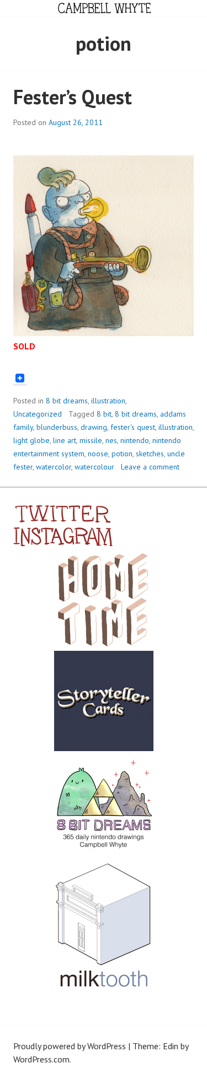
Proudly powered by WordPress (69, 1045)
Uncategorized (37, 414)
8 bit (104, 414)
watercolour (94, 467)
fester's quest (132, 427)
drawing (94, 427)
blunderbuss (56, 427)
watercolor (53, 467)
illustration (108, 401)
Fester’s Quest (72, 97)
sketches (150, 453)
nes (111, 440)
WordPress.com (41, 1059)
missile (90, 440)
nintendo (134, 440)
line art (64, 440)
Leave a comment (150, 467)
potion (122, 453)
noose (98, 453)
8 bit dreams (67, 401)
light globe (31, 440)
